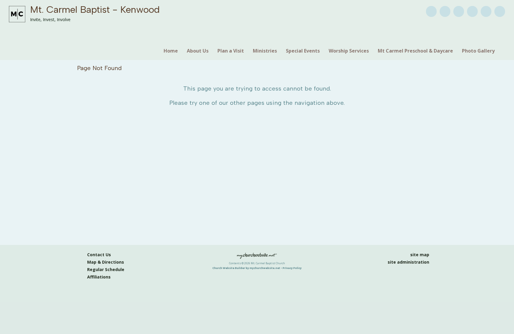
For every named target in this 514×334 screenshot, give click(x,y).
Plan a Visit (230, 51)
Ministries (265, 51)
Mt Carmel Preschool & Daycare (415, 51)
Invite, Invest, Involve (50, 19)
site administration (408, 262)
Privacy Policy (292, 268)
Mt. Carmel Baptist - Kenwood (95, 9)
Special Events (303, 51)
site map (419, 254)
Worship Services (349, 51)
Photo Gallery (478, 51)
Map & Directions (104, 262)
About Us (198, 51)
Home (171, 51)
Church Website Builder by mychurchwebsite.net (246, 268)
